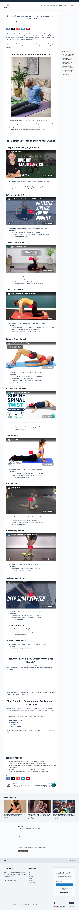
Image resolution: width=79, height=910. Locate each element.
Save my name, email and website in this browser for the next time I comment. (32, 847)
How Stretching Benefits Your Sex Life (68, 52)
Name (20, 831)
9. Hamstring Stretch (68, 66)
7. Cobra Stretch (67, 63)
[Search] (74, 5)
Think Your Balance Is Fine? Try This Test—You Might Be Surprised (26, 761)
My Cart (31, 876)
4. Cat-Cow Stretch (67, 59)
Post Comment (23, 851)
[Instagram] (72, 860)
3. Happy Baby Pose (68, 58)
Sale (51, 5)
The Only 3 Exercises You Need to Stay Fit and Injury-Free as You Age (27, 769)
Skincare (61, 5)
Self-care (44, 21)
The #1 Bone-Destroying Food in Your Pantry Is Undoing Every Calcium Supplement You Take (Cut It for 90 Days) (64, 816)
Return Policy (32, 882)
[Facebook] (8, 29)
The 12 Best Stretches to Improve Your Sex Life (68, 54)
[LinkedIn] (23, 29)
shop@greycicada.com (10, 880)
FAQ (30, 872)
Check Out (31, 878)
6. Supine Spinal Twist (68, 62)
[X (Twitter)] (13, 29)
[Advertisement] (31, 681)
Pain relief (55, 5)
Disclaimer (38, 904)
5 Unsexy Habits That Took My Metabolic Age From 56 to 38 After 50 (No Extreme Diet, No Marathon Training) (39, 816)
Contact (65, 5)
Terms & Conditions (32, 904)
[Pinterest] (18, 29)
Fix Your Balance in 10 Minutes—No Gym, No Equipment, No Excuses (27, 763)
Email (35, 831)
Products (43, 5)
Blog (48, 5)
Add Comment (22, 836)
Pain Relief (40, 21)
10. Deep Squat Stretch (69, 67)
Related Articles (66, 74)
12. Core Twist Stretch (69, 70)
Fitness (35, 21)
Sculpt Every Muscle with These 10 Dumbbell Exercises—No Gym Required (28, 771)
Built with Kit (64, 892)
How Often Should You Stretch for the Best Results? (68, 71)
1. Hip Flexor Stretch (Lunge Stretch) (69, 55)
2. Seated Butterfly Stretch (69, 56)
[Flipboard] (28, 29)
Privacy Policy (24, 904)
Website (49, 831)
